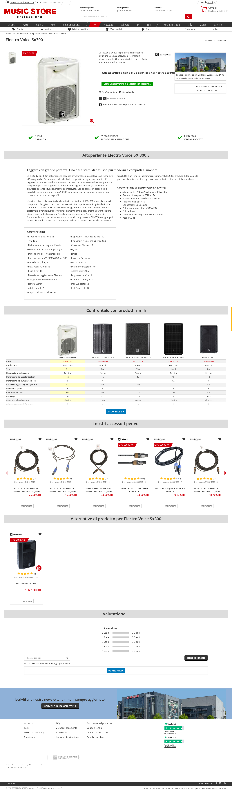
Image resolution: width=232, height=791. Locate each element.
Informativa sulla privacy (174, 788)
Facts (27, 727)
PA (94, 25)
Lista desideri (128, 92)
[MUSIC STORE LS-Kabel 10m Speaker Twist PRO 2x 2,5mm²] (98, 459)
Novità (48, 29)
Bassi (25, 25)
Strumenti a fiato (172, 25)
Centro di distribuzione (67, 737)
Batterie (39, 25)
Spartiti (203, 25)
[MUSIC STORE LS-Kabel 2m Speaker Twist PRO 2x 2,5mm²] (206, 459)
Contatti (10, 783)
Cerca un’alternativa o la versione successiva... (127, 83)
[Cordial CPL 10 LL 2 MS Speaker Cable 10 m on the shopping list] (147, 439)
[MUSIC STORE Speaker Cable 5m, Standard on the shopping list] (183, 439)
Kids (190, 25)
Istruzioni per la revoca (196, 788)
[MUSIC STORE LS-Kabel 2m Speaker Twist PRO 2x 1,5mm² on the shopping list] (76, 439)
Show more (114, 411)
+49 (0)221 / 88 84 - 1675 (207, 90)
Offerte (20, 29)
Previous (6, 473)
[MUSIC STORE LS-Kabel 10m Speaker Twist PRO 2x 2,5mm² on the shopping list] (111, 439)
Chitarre (11, 25)
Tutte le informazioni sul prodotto (124, 61)
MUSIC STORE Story (34, 732)
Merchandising (117, 29)
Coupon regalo (94, 727)
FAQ (58, 723)
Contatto (148, 788)
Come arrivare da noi (97, 732)
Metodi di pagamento (66, 727)
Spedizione (29, 737)
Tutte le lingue (196, 658)
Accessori (218, 25)
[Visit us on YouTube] (224, 783)
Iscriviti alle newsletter (59, 706)
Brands (149, 29)
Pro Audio (108, 25)
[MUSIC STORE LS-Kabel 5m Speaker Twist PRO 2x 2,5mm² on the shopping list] (40, 439)
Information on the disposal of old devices (124, 104)
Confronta (26, 506)
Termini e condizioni (217, 788)
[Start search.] (188, 16)
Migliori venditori (80, 29)
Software (125, 25)
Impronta (157, 788)
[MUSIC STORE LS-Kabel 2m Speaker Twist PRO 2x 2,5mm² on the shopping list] (219, 439)
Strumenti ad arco (71, 25)
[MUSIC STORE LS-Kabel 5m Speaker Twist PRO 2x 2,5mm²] (26, 459)
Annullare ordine (95, 737)
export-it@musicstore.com (22, 2)
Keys (53, 25)
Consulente (190, 29)
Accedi (210, 2)
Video (215, 29)
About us (28, 723)
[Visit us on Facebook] (217, 783)
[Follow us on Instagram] (220, 783)
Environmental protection (100, 723)
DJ (138, 25)
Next (225, 473)
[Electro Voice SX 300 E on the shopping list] (40, 534)
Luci (149, 25)
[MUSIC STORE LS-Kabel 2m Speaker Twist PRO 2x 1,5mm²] (62, 459)
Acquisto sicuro (63, 732)
